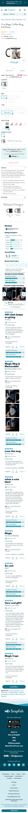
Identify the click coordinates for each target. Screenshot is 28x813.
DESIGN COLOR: (6, 132)
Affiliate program (14, 743)
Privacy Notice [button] (14, 788)
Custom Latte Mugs (14, 691)
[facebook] (5, 764)
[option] (4, 85)
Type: (3, 105)
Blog (14, 737)
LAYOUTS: (4, 80)
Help (14, 740)
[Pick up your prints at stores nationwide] (6, 755)
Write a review (6, 34)
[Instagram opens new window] (10, 764)
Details (15, 38)
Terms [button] (13, 785)
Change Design (18, 141)
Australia (9, 778)
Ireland (18, 774)
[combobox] (14, 14)
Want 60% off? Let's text (14, 746)
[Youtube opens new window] (19, 764)
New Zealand (17, 778)
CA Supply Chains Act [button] (14, 793)
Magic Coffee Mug (17, 19)
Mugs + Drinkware (6, 19)
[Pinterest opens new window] (14, 764)
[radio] (3, 135)
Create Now (14, 811)
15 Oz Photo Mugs (13, 692)
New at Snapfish (14, 735)
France (13, 774)
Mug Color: (5, 120)
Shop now (18, 3)
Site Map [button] (13, 782)
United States (19, 776)
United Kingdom (9, 776)
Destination (18, 215)
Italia (23, 774)
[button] (2, 10)
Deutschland (5, 774)
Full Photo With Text (10, 215)
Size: (2, 93)
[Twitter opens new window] (24, 764)
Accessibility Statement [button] (13, 796)
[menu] (22, 71)
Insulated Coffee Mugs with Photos (12, 693)
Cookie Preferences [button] (14, 791)
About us (14, 732)
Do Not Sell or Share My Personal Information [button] (14, 800)
